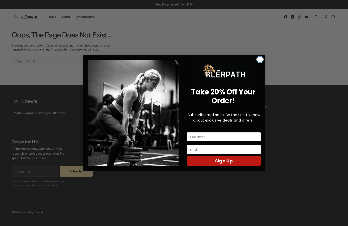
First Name (195, 129)
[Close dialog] (260, 59)
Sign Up (224, 161)
